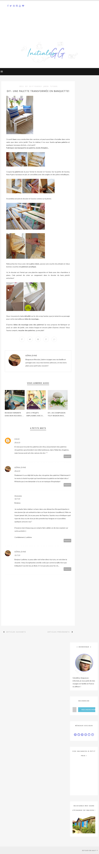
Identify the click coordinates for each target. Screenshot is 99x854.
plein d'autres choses (56, 327)
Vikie (17, 439)
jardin (46, 86)
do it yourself (35, 86)
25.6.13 (17, 442)
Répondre (67, 456)
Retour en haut (89, 850)
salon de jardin (18, 327)
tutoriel (54, 86)
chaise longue (34, 327)
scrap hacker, (44, 316)
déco (21, 86)
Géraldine (31, 355)
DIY (26, 86)
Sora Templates (17, 850)
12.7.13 (17, 499)
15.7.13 (17, 555)
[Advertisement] (49, 18)
